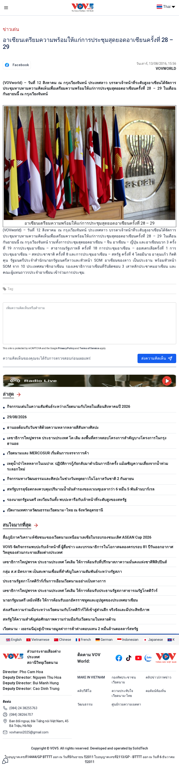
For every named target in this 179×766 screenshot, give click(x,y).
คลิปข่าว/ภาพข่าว (158, 677)
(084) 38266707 (21, 714)
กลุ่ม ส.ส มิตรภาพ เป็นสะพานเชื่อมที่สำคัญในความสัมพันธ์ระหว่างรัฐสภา (62, 571)
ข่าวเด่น (11, 29)
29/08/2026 (17, 417)
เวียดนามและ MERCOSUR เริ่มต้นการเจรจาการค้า (48, 453)
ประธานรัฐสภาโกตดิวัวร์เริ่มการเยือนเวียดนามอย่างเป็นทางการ (54, 581)
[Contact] (5, 760)
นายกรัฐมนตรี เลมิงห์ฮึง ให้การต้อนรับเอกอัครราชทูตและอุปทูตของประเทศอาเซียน (70, 600)
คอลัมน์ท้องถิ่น (156, 691)
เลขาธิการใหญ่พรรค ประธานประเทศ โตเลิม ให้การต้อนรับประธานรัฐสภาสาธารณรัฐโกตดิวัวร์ (80, 590)
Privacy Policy (66, 348)
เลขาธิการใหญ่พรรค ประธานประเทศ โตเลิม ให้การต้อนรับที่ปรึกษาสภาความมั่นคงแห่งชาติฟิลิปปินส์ (85, 562)
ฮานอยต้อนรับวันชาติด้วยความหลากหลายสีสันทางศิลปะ (53, 427)
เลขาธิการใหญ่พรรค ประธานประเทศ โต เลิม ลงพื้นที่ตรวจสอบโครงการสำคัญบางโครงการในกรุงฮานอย (86, 441)
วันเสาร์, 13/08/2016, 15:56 (156, 63)
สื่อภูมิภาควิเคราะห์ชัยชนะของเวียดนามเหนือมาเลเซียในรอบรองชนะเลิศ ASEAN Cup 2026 (77, 537)
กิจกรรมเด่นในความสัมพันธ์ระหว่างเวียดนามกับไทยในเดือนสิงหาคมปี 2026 (68, 406)
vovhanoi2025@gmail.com (28, 732)
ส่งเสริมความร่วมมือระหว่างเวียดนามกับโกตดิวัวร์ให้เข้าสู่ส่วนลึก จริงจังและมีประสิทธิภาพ (76, 609)
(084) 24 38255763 (23, 708)
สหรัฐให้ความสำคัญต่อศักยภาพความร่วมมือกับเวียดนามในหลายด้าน (59, 619)
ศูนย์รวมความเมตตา (126, 704)
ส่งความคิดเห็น (153, 358)
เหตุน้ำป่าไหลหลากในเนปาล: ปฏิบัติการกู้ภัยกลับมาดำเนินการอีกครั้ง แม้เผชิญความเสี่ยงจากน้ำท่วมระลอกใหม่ (87, 466)
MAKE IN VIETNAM (91, 677)
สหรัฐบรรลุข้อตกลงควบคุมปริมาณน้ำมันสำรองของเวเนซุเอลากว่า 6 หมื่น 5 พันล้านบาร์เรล (81, 489)
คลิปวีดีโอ (84, 691)
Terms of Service (89, 348)
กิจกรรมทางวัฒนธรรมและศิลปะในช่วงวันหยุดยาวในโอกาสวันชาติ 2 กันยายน (70, 478)
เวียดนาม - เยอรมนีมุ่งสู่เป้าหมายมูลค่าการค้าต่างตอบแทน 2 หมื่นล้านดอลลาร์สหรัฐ (70, 629)
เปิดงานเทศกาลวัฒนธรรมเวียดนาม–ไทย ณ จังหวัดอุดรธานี (55, 510)
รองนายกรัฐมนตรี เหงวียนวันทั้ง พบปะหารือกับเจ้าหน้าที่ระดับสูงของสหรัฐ (67, 499)
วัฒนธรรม (85, 704)
